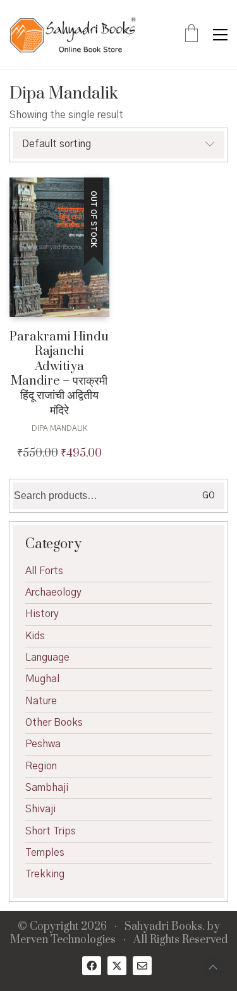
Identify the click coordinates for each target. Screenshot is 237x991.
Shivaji (40, 809)
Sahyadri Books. (165, 927)
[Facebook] (91, 965)
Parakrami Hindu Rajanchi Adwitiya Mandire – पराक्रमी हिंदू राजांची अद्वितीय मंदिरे (59, 374)
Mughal (42, 679)
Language (47, 657)
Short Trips (50, 831)
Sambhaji (46, 788)
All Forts (44, 571)
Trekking (44, 874)
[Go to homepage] (72, 35)
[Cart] (191, 35)
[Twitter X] (116, 965)
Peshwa (43, 744)
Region (41, 766)
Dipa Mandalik (59, 428)
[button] (220, 35)
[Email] (142, 965)
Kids (35, 636)
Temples (44, 853)
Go (208, 495)
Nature (41, 701)
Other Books (54, 723)
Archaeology (53, 592)
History (42, 614)
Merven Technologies (63, 940)
